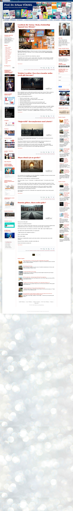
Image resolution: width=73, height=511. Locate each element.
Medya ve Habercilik (47, 69)
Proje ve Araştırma (8, 60)
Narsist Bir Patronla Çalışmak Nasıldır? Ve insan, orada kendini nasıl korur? (67, 204)
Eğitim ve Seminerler (8, 49)
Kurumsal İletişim (41, 69)
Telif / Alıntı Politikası (45, 301)
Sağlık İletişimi (52, 69)
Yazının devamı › (20, 63)
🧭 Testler (51, 19)
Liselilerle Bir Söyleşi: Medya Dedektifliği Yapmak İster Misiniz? (34, 26)
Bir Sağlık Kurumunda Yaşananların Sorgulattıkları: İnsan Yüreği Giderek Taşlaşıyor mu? (36, 282)
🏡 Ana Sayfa (6, 19)
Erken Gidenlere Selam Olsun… (28, 266)
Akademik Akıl (32, 250)
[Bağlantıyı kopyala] (54, 68)
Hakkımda (36, 303)
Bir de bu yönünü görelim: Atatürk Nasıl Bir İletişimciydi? (66, 226)
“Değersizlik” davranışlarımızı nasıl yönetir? (35, 121)
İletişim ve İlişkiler (30, 69)
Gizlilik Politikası (22, 301)
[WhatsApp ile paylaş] (49, 68)
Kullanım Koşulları (36, 301)
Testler (6, 63)
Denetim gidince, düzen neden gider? (32, 203)
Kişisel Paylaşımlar (8, 53)
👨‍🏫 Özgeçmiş (13, 19)
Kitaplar (6, 59)
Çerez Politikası (29, 301)
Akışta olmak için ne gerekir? (29, 157)
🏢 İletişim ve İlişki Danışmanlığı (30, 19)
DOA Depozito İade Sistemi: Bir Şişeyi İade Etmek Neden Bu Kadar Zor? (67, 172)
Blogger (41, 311)
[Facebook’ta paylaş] (44, 68)
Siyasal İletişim (52, 250)
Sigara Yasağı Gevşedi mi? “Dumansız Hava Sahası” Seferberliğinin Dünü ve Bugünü (36, 260)
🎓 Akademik (20, 19)
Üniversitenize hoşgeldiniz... (66, 235)
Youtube (6, 61)
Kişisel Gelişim (36, 69)
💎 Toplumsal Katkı (43, 19)
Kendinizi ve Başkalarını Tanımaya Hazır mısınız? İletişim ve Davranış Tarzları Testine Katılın (64, 216)
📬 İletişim (63, 19)
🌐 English (69, 19)
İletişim (51, 301)
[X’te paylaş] (46, 68)
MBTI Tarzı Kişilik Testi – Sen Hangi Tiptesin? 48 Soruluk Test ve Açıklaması (34, 277)
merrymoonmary (32, 311)
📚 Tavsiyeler (57, 19)
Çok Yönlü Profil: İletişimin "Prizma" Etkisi (29, 271)
